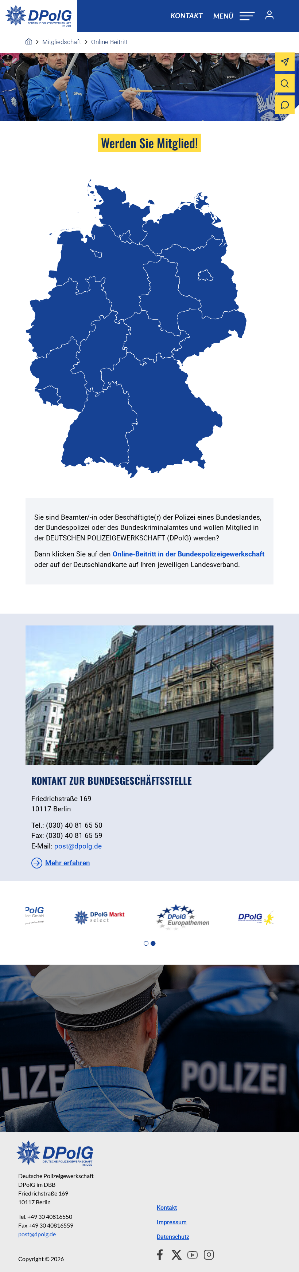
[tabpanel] (67, 917)
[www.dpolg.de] (29, 42)
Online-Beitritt (109, 42)
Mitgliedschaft (61, 42)
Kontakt (187, 15)
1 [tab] (146, 943)
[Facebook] (161, 1253)
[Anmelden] (266, 16)
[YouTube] (190, 1253)
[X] (174, 1253)
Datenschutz (173, 1236)
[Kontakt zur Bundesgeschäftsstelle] (149, 695)
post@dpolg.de (78, 846)
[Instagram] (206, 1253)
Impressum (172, 1222)
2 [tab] (153, 943)
